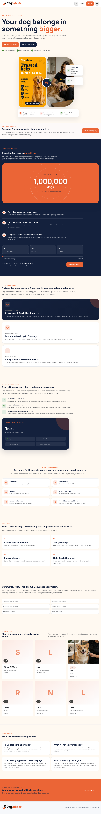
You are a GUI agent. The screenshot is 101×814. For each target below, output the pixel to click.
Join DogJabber (12, 44)
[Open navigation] (97, 4)
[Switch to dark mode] (76, 4)
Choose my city (92, 131)
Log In (82, 3)
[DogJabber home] (12, 3)
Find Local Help (29, 44)
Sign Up (89, 3)
